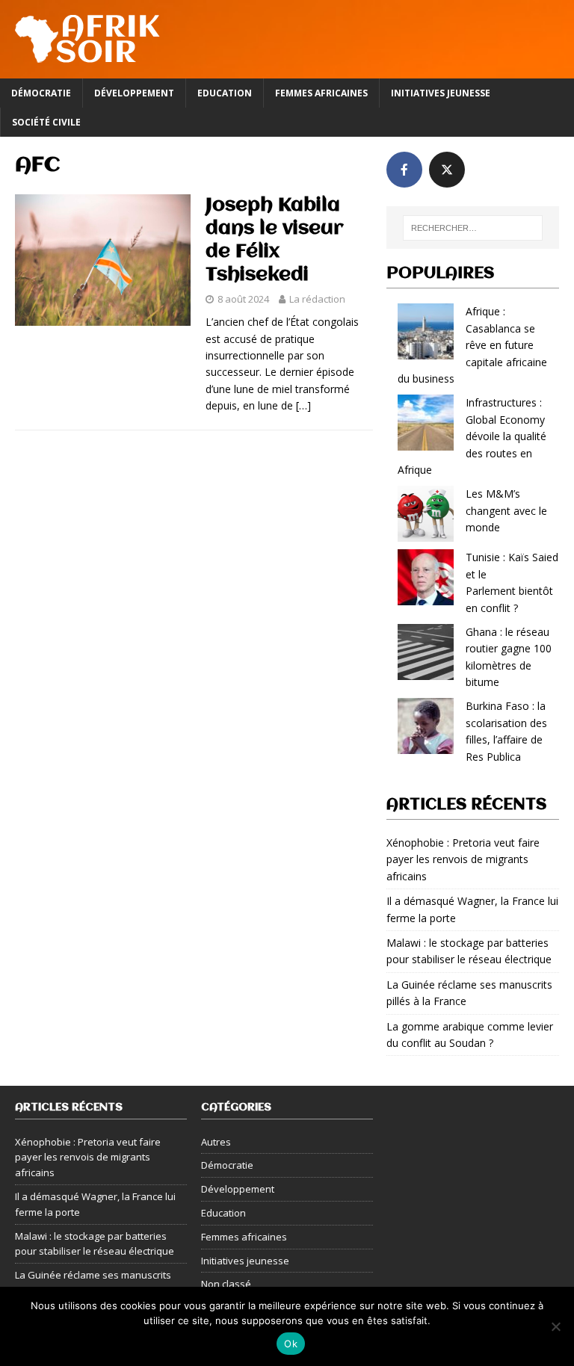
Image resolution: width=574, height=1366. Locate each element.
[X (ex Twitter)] (447, 170)
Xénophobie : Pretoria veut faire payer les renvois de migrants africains (463, 859)
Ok (290, 1344)
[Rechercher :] (472, 228)
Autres (216, 1142)
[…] (303, 405)
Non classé (226, 1284)
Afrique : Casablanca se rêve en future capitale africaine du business (472, 345)
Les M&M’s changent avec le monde (506, 510)
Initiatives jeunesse (440, 93)
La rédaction (317, 299)
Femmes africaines (321, 93)
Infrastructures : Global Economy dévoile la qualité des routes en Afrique (472, 436)
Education (224, 93)
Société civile (46, 122)
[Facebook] (404, 170)
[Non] (555, 1326)
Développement (134, 93)
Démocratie (41, 93)
